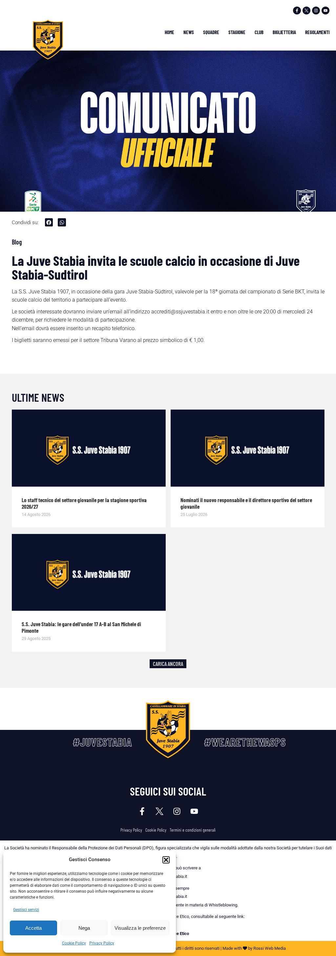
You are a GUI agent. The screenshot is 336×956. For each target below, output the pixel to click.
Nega (84, 928)
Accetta (33, 928)
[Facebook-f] (297, 10)
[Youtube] (325, 10)
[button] (166, 860)
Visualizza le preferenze (140, 928)
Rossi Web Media (269, 948)
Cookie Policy (74, 943)
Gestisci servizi (26, 909)
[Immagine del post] (89, 448)
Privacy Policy (101, 943)
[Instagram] (316, 10)
